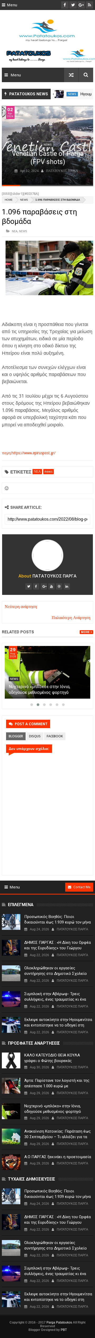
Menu (12, 5)
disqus (35, 736)
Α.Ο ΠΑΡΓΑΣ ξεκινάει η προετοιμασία (57, 1156)
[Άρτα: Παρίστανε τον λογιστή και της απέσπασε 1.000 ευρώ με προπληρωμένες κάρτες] (47, 672)
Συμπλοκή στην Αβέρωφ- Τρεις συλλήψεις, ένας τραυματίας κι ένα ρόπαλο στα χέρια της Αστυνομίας (55, 999)
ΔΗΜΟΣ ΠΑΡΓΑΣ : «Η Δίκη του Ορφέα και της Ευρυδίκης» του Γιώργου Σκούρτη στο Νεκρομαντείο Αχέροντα (57, 948)
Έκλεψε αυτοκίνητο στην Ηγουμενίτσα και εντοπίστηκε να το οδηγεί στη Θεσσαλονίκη (58, 1025)
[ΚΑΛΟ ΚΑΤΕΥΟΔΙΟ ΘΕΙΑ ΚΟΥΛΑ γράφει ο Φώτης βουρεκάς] (11, 1060)
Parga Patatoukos (59, 1322)
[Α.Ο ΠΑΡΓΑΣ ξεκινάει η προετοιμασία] (11, 1162)
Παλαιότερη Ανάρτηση (71, 617)
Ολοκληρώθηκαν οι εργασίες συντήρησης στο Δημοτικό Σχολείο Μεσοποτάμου (55, 973)
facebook (55, 736)
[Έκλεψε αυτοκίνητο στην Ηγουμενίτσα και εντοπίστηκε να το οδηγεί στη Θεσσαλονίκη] (11, 1025)
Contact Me (82, 887)
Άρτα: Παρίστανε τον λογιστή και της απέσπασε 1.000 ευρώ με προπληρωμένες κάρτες (44, 692)
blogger (16, 736)
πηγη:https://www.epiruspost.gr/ (28, 453)
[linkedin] (67, 586)
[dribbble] (59, 586)
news (72, 94)
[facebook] (36, 586)
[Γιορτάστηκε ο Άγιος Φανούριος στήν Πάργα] (59, 94)
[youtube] (51, 586)
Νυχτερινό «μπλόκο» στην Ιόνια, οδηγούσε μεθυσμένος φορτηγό (52, 1109)
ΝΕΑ (14, 231)
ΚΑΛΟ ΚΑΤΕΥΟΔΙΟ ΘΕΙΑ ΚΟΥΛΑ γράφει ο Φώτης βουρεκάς (52, 1058)
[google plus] (44, 586)
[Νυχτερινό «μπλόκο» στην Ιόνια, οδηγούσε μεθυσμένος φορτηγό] (11, 1111)
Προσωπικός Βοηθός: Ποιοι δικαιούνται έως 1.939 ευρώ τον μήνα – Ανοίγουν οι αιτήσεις (57, 922)
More (85, 632)
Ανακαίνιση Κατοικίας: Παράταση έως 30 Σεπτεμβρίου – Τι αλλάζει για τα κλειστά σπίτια (57, 1137)
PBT (64, 1330)
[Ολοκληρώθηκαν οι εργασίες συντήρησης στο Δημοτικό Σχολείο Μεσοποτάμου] (11, 973)
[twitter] (28, 586)
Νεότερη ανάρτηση (21, 606)
